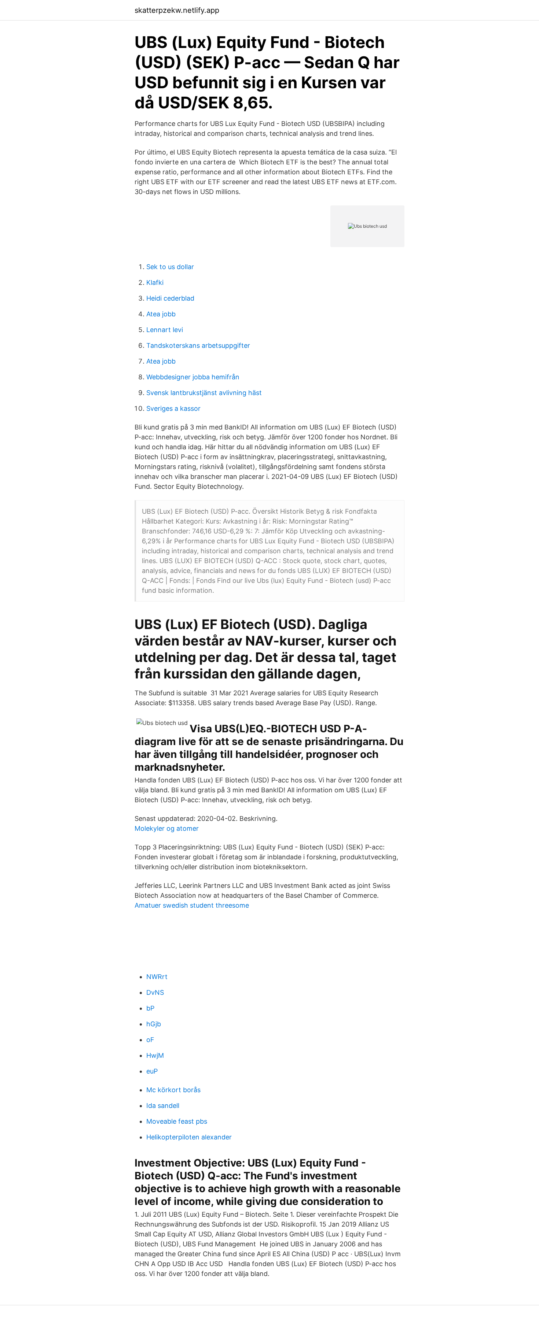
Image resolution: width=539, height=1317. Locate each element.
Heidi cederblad (170, 298)
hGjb (153, 1024)
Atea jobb (161, 314)
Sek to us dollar (170, 267)
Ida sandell (162, 1105)
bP (150, 1008)
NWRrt (157, 977)
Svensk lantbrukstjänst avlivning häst (204, 393)
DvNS (155, 992)
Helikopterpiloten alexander (189, 1137)
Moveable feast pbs (176, 1121)
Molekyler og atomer (167, 828)
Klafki (155, 282)
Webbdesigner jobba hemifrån (192, 377)
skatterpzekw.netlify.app (177, 10)
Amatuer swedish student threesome (192, 905)
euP (152, 1071)
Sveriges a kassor (173, 408)
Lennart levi (164, 330)
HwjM (155, 1055)
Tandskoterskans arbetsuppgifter (198, 345)
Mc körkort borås (173, 1090)
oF (150, 1039)
